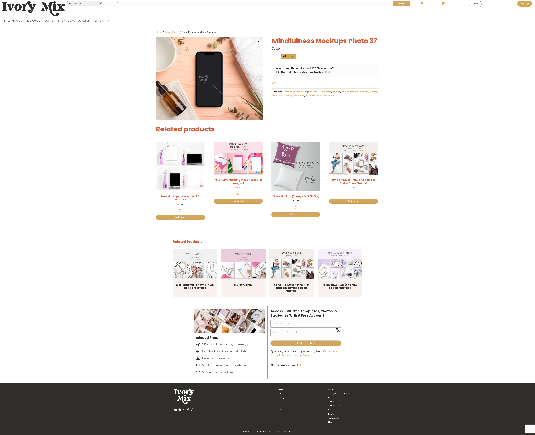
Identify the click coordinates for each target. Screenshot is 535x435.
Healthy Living (368, 92)
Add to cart (289, 56)
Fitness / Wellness (320, 92)
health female (350, 92)
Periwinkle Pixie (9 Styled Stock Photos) (340, 286)
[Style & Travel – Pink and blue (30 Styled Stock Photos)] (291, 264)
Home (159, 32)
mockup (288, 96)
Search (402, 3)
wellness (310, 96)
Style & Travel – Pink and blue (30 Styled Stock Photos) (291, 288)
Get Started (306, 343)
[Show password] (338, 329)
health (336, 92)
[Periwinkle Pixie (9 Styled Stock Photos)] (340, 264)
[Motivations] (243, 264)
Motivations (243, 284)
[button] (258, 41)
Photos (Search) (172, 32)
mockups (299, 96)
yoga (331, 96)
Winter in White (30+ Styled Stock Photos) (195, 286)
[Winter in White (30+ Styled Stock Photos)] (195, 264)
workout (321, 96)
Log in (303, 365)
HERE (327, 72)
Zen (290, 432)
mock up (277, 96)
